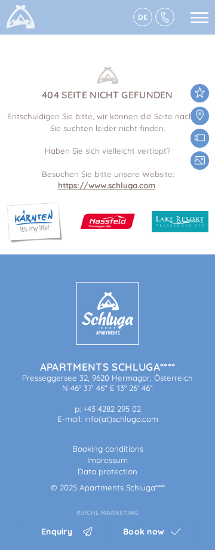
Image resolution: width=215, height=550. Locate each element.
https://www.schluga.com (106, 185)
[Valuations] (200, 93)
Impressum (107, 460)
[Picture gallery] (200, 160)
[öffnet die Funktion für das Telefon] (164, 17)
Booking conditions (107, 448)
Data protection (107, 471)
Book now (143, 531)
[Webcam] (200, 138)
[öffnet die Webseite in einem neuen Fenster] (108, 512)
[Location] (200, 116)
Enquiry (56, 531)
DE (143, 17)
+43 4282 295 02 (112, 409)
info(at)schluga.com (121, 419)
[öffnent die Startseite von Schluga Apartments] (107, 342)
